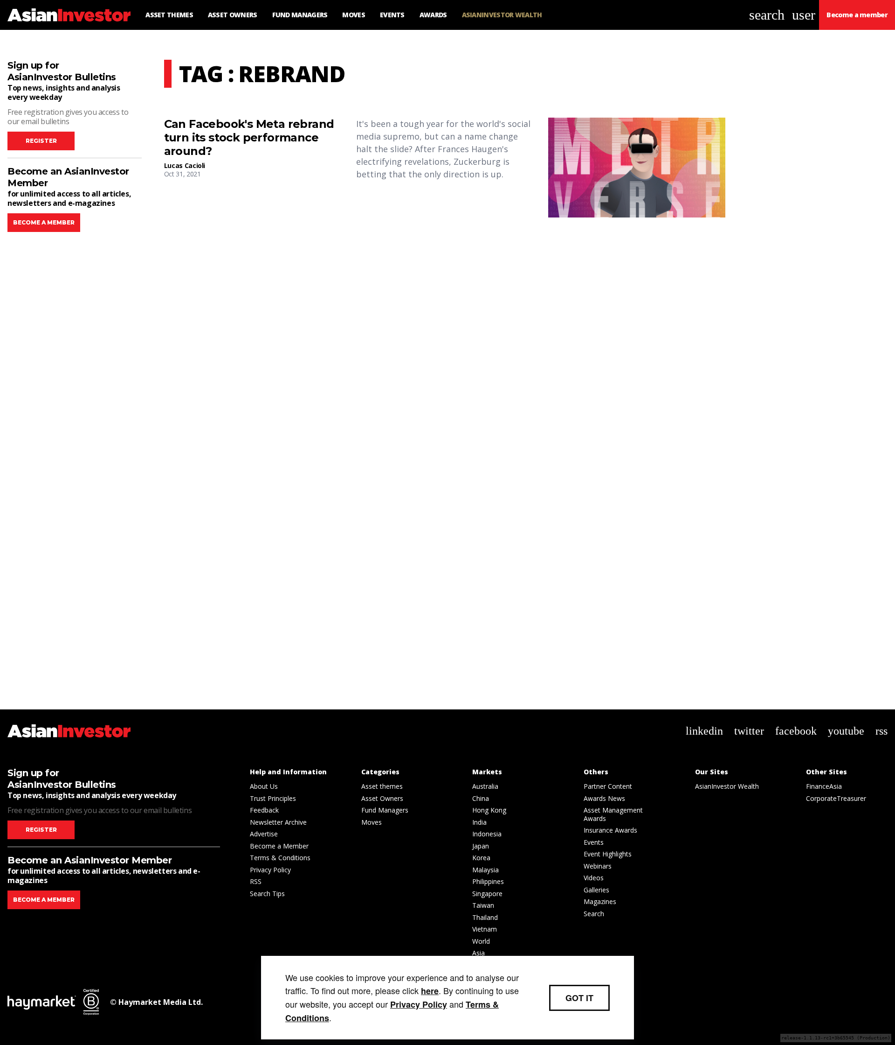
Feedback (264, 810)
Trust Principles (273, 798)
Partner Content (608, 786)
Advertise (264, 833)
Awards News (604, 798)
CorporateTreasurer (836, 798)
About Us (264, 786)
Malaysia (485, 869)
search (767, 14)
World (481, 941)
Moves (371, 822)
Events (594, 842)
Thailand (485, 917)
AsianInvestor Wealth (727, 786)
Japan (480, 846)
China (480, 798)
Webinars (598, 866)
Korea (481, 857)
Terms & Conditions (280, 857)
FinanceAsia (824, 786)
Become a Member (279, 846)
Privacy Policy (270, 869)
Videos (594, 877)
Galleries (596, 889)
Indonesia (487, 833)
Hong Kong (489, 810)
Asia (478, 952)
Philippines (488, 881)
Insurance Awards (610, 830)
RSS (256, 881)
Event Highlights (608, 853)
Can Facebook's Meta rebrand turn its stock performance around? (249, 138)
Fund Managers (384, 810)
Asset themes (382, 786)
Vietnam (484, 929)
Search (594, 913)
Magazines (600, 901)
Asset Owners (382, 798)
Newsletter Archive (278, 822)
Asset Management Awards (613, 814)
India (479, 822)
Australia (485, 786)
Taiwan (483, 905)
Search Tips (267, 893)
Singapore (487, 893)
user (803, 14)
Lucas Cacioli (184, 165)
